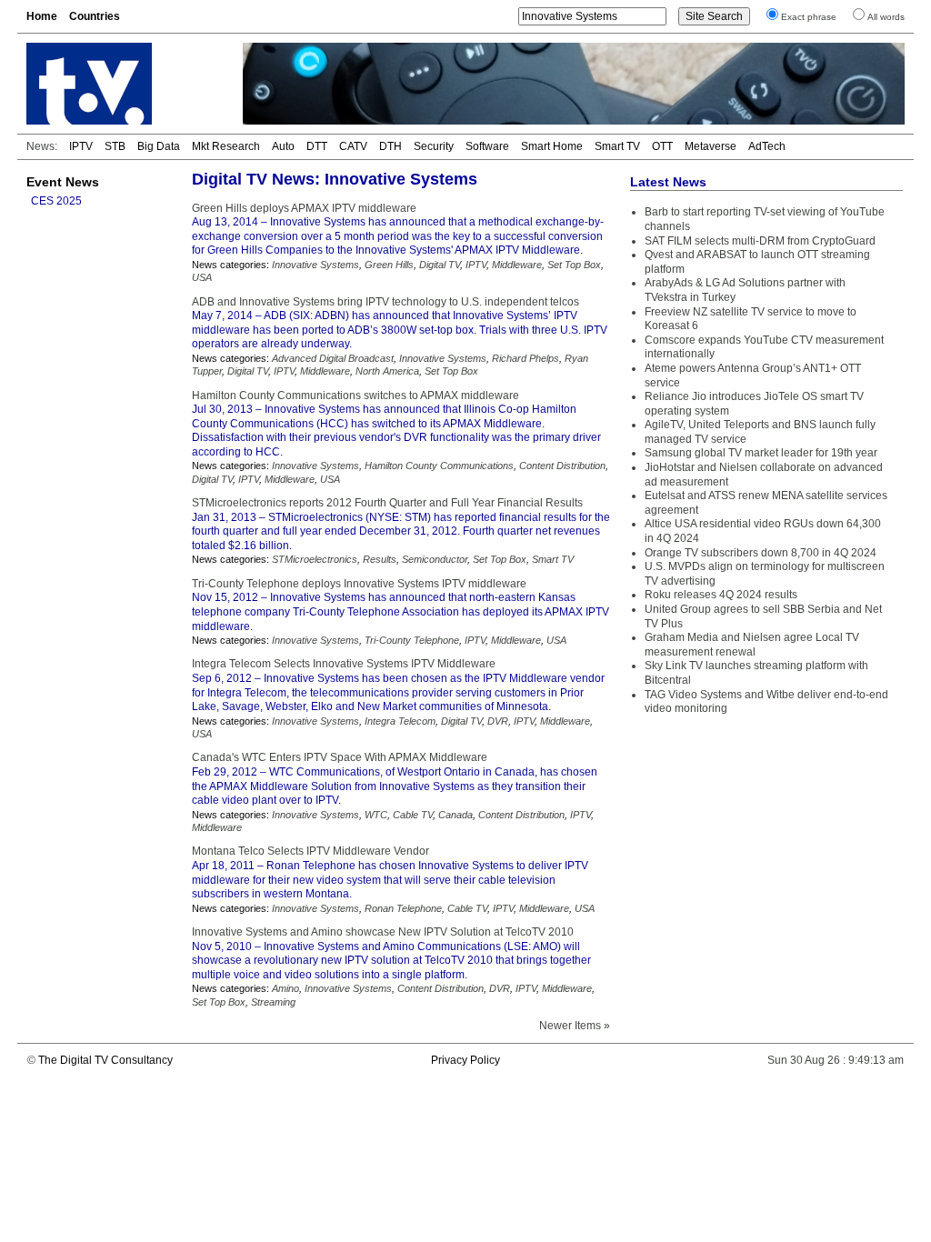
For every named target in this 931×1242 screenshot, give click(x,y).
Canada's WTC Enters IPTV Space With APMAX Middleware (339, 757)
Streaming (273, 1002)
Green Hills (389, 264)
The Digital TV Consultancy (105, 1060)
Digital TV (439, 264)
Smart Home (552, 146)
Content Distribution (562, 465)
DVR (497, 721)
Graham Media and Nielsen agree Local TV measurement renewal (752, 644)
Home (41, 16)
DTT (316, 146)
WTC (376, 814)
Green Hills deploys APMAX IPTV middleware (304, 208)
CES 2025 (56, 201)
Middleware (517, 264)
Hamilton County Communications (439, 465)
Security (434, 146)
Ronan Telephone (403, 908)
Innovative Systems (315, 264)
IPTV (81, 146)
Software (487, 146)
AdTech (767, 146)
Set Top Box (574, 264)
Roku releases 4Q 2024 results (721, 594)
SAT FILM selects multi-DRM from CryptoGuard (760, 241)
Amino (285, 988)
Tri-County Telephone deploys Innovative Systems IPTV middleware (359, 583)
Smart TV (617, 146)
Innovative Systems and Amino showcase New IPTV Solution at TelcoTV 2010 (383, 932)
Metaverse (710, 146)
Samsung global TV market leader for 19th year (761, 452)
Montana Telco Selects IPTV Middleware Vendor (310, 851)
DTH (390, 146)
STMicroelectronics (314, 559)
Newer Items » (574, 1025)
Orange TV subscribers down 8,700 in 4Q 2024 (760, 552)
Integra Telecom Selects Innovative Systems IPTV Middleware (344, 663)
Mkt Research (226, 146)
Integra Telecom (400, 721)
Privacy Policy (465, 1060)
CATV (353, 146)
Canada (455, 814)
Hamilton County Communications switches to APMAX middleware (355, 395)
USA (202, 277)
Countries (94, 16)
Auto (283, 146)
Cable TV (413, 814)
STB (115, 146)
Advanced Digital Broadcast (333, 358)
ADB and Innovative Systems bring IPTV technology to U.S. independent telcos (385, 301)
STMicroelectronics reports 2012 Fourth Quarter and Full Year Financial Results (387, 502)
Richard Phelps (525, 358)
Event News (62, 182)
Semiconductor (434, 559)
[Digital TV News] (123, 84)
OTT (662, 146)
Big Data (158, 146)
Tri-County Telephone (412, 640)
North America (387, 371)
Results (379, 559)
